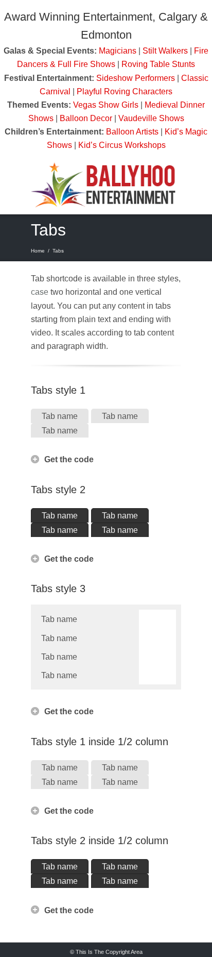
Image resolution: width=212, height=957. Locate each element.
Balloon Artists (132, 131)
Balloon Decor (86, 118)
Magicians (117, 50)
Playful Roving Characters (124, 91)
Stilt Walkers (165, 50)
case (39, 291)
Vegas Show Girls (105, 104)
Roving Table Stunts (158, 64)
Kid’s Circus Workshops (122, 144)
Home (38, 251)
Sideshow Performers (135, 77)
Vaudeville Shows (151, 118)
